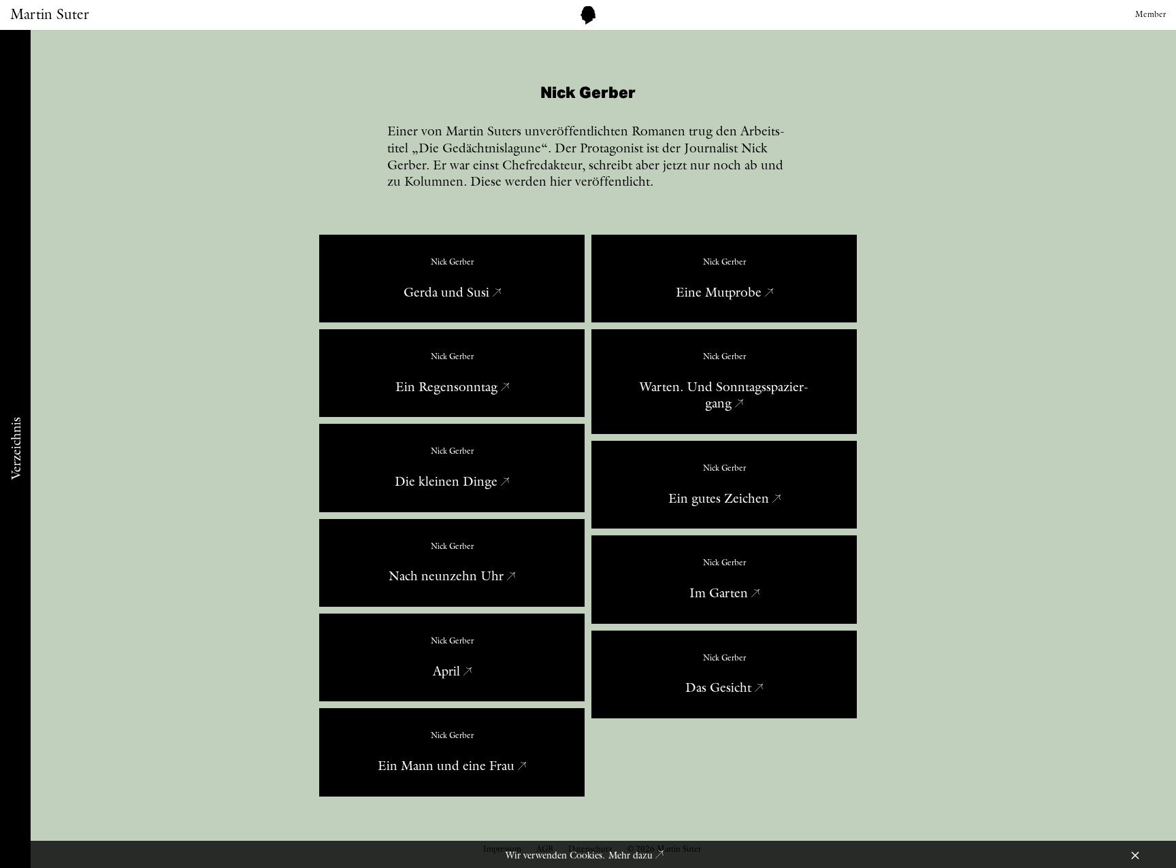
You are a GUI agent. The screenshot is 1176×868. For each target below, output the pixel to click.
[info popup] (588, 15)
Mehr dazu (631, 855)
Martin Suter (49, 13)
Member (1150, 14)
